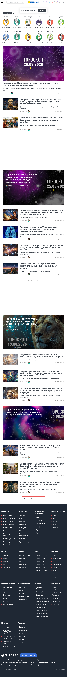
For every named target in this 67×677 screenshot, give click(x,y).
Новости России (41, 561)
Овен (6, 17)
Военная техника (8, 604)
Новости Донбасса (9, 539)
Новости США (40, 558)
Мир (36, 551)
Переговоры (7, 595)
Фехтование (56, 531)
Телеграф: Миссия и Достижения (35, 665)
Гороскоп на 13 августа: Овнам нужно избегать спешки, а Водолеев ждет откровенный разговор (22, 323)
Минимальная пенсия (7, 642)
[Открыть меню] (2, 2)
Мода (54, 561)
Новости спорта (58, 511)
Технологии (6, 555)
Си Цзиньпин (40, 595)
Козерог (39, 32)
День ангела (56, 601)
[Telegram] (49, 2)
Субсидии (22, 524)
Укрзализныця (40, 533)
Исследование (24, 567)
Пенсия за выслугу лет (9, 647)
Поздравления (57, 577)
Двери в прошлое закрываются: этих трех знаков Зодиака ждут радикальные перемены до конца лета (41, 373)
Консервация (23, 630)
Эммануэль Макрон (42, 598)
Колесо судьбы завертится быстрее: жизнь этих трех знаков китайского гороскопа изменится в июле (40, 484)
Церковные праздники (56, 588)
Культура (55, 567)
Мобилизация (24, 583)
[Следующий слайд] (65, 6)
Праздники (55, 583)
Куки (32, 10)
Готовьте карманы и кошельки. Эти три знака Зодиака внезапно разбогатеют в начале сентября (41, 120)
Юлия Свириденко (42, 616)
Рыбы (61, 32)
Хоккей (54, 524)
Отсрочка (22, 593)
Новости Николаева (9, 545)
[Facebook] (43, 2)
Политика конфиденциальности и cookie (21, 660)
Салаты (21, 639)
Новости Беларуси (42, 570)
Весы (6, 32)
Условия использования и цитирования (14, 662)
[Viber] (46, 2)
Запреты (55, 598)
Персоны (38, 583)
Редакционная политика (44, 660)
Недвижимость (41, 523)
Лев (50, 17)
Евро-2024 (55, 528)
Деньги (38, 517)
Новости (5, 511)
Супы (21, 633)
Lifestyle (54, 551)
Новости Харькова (9, 518)
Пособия (22, 539)
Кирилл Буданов (41, 604)
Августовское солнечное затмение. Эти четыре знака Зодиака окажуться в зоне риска (42, 356)
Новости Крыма (8, 542)
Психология (23, 564)
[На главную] (33, 2)
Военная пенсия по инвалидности (9, 637)
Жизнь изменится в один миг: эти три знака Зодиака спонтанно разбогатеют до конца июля (40, 448)
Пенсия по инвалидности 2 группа (8, 631)
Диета (21, 561)
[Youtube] (52, 2)
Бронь (21, 590)
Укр (64, 2)
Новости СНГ (40, 564)
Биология (6, 561)
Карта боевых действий (7, 588)
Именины (55, 604)
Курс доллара (40, 530)
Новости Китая (40, 567)
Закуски (21, 642)
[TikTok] (59, 2)
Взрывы (5, 592)
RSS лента (51, 665)
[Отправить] (22, 2)
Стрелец (28, 32)
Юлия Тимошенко (41, 610)
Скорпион (17, 32)
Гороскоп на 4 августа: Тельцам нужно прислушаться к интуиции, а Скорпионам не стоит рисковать (24, 412)
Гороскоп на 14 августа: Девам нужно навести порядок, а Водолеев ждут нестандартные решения (41, 247)
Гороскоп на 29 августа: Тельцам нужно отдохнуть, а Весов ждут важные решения (30, 84)
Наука (3, 551)
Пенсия (4, 623)
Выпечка (22, 627)
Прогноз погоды (24, 542)
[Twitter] (54, 2)
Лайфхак (55, 570)
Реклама (32, 662)
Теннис (54, 521)
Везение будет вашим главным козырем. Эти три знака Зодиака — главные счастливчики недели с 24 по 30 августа (41, 212)
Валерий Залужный (42, 601)
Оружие (5, 598)
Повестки (22, 587)
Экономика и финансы (40, 512)
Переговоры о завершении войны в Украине (18, 6)
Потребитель (56, 558)
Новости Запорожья (9, 531)
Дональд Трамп (41, 592)
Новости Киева (7, 515)
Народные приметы (58, 592)
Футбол (54, 515)
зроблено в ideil (61, 669)
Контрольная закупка (44, 6)
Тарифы (38, 527)
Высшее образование (23, 534)
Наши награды (43, 662)
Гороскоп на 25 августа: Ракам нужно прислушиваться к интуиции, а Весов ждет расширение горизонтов (21, 178)
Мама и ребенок (24, 555)
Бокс (53, 518)
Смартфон (6, 567)
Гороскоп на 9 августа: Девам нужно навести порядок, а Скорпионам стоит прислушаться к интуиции (42, 390)
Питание (22, 558)
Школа (21, 531)
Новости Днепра (8, 521)
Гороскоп (55, 555)
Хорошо (42, 10)
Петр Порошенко (41, 607)
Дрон (4, 564)
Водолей (50, 32)
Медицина (22, 528)
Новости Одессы (8, 524)
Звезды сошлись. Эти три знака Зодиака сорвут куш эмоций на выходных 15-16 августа (39, 266)
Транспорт (39, 520)
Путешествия (56, 564)
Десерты (22, 636)
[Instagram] (57, 2)
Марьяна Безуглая (42, 613)
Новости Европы (41, 555)
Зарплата (22, 515)
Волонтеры (6, 601)
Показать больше (30, 499)
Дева (61, 17)
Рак (39, 17)
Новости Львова (8, 528)
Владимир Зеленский (39, 588)
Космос (5, 558)
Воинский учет (24, 599)
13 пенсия (6, 627)
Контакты (54, 662)
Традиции (55, 595)
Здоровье (22, 551)
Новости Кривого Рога (8, 534)
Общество (22, 511)
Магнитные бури (57, 574)
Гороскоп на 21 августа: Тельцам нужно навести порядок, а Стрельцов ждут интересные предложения (38, 229)
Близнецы (28, 17)
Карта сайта (18, 665)
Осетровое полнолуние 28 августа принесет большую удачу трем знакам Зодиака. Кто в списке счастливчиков (40, 101)
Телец (17, 17)
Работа (21, 518)
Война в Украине (8, 583)
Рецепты (21, 623)
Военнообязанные (25, 596)
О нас (3, 660)
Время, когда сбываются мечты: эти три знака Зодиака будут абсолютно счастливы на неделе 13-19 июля (42, 466)
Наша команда (6, 665)
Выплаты (22, 521)
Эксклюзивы (59, 6)
